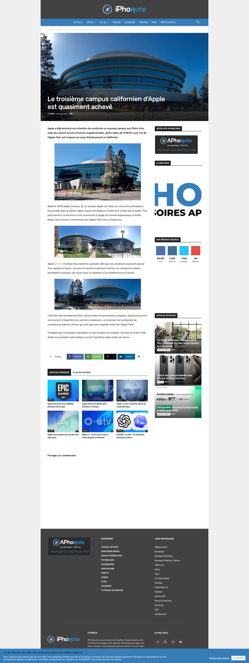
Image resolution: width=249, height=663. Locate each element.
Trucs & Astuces (109, 547)
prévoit (59, 263)
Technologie (107, 560)
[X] (173, 642)
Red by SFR (160, 596)
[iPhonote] (124, 9)
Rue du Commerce (163, 601)
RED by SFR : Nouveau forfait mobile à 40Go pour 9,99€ (177, 409)
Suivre (172, 247)
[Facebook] (158, 642)
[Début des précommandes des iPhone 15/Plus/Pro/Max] (178, 370)
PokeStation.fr (161, 587)
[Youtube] (180, 642)
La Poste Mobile (162, 578)
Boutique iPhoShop (163, 556)
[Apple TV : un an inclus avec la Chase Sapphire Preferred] (97, 421)
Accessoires (107, 564)
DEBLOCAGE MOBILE (110, 551)
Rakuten (158, 592)
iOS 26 (103, 22)
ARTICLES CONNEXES (59, 372)
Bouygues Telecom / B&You (167, 560)
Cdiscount (159, 565)
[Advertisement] (178, 290)
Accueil (77, 22)
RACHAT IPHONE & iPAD (111, 556)
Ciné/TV (105, 573)
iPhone (143, 22)
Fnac (157, 574)
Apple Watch (168, 22)
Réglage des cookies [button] (219, 658)
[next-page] (54, 443)
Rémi (52, 114)
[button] (198, 22)
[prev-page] (49, 443)
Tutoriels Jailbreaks (112, 590)
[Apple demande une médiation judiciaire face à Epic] (63, 390)
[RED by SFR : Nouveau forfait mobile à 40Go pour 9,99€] (178, 402)
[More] (139, 357)
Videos (104, 577)
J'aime (160, 247)
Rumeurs (130, 22)
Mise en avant (164, 350)
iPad (154, 22)
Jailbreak (106, 586)
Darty (157, 569)
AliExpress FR (161, 547)
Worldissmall (160, 614)
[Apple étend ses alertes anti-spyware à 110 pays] (97, 390)
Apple (89, 22)
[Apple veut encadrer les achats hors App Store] (63, 421)
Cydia (104, 582)
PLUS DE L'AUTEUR (81, 372)
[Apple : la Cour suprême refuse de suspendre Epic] (132, 390)
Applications (107, 569)
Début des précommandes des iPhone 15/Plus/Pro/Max (174, 377)
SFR (157, 609)
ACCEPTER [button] (238, 658)
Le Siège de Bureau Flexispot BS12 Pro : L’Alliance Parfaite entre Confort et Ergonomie (178, 343)
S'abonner (195, 247)
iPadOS (117, 22)
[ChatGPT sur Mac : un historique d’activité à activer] (132, 421)
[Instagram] (165, 642)
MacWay (159, 583)
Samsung (159, 605)
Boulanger (159, 551)
